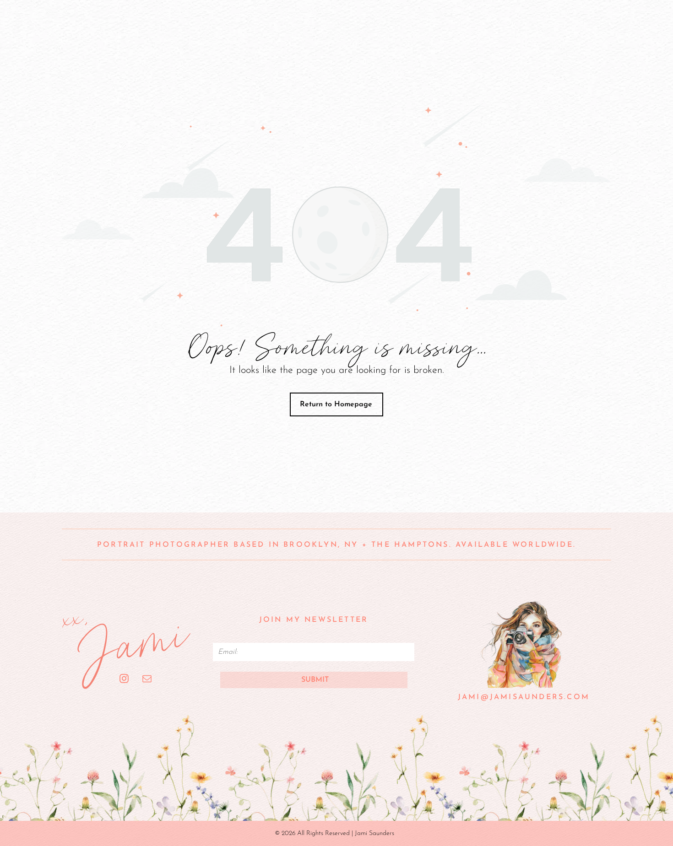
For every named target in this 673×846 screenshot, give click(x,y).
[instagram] (124, 680)
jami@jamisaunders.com (524, 697)
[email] (147, 680)
